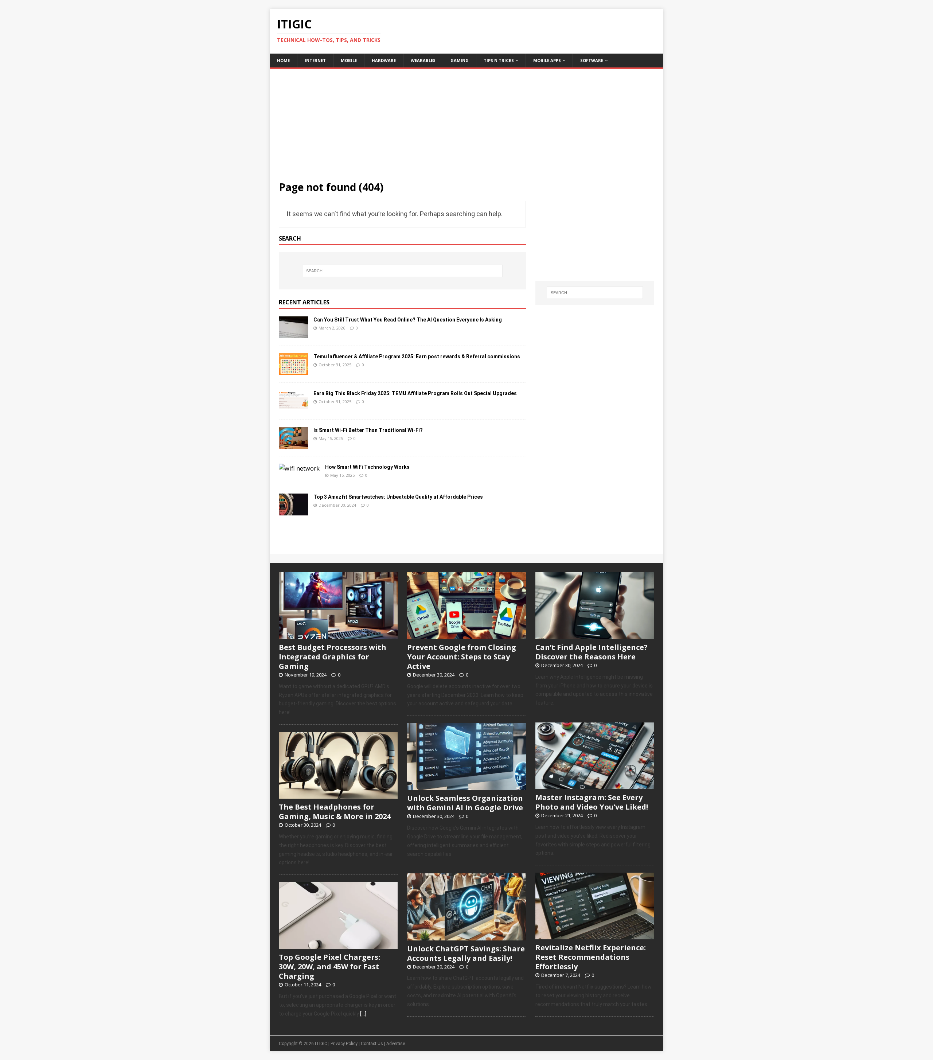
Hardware (384, 60)
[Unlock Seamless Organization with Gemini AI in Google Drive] (466, 786)
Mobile (349, 60)
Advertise (395, 1043)
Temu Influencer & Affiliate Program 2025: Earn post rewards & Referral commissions (416, 356)
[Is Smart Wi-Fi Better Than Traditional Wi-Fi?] (293, 444)
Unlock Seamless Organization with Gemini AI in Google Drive (465, 802)
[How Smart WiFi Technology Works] (299, 468)
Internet (315, 60)
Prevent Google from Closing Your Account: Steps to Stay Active (461, 656)
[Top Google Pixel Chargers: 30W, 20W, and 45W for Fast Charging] (338, 945)
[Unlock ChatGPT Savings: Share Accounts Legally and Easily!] (466, 936)
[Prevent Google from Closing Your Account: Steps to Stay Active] (466, 635)
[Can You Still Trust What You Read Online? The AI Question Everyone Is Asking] (293, 334)
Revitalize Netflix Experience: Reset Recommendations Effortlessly (590, 957)
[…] (363, 1014)
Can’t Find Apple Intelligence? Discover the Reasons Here (591, 652)
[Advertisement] (466, 120)
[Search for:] (402, 271)
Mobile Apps (547, 60)
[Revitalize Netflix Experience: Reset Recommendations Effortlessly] (594, 935)
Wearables (423, 60)
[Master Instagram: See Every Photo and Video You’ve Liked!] (594, 785)
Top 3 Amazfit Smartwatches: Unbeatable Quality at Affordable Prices (398, 497)
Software (591, 60)
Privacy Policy (344, 1043)
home (283, 60)
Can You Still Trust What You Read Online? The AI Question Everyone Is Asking (407, 320)
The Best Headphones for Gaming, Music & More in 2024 (335, 811)
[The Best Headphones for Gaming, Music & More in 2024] (338, 794)
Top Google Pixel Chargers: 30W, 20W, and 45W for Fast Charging (329, 966)
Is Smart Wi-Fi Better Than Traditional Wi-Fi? (368, 430)
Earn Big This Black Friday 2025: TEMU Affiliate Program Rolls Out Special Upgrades (415, 393)
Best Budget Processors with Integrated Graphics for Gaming (332, 656)
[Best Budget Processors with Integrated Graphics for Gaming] (338, 635)
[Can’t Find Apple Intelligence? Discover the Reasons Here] (594, 635)
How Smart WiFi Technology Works (367, 467)
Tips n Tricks (499, 60)
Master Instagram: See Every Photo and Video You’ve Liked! (591, 802)
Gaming (459, 60)
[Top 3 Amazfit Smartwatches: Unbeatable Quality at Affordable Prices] (293, 511)
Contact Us (372, 1043)
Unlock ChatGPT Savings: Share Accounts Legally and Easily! (466, 953)
